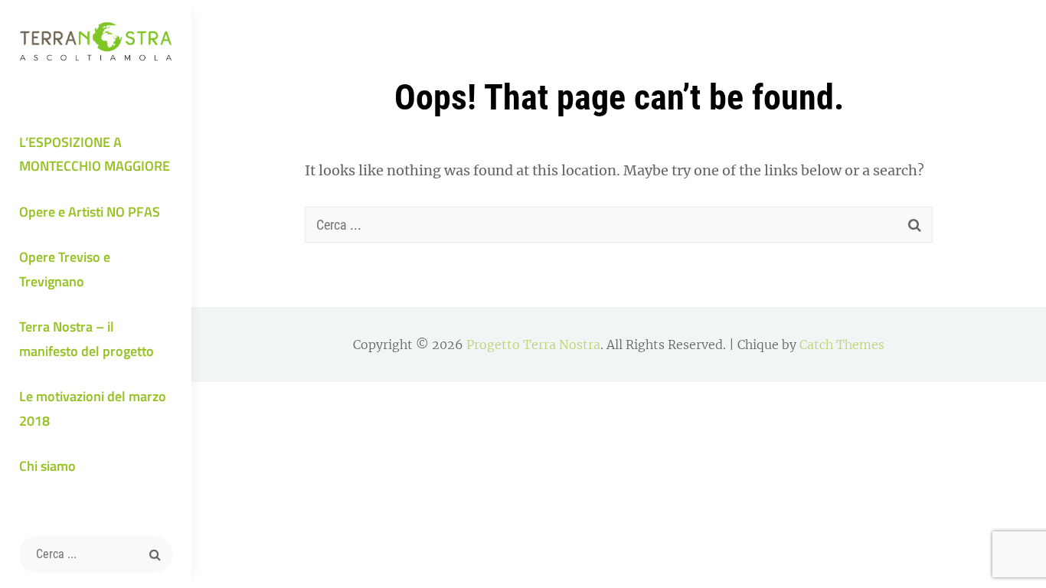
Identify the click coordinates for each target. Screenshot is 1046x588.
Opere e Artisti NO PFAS (89, 211)
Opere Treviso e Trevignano (64, 269)
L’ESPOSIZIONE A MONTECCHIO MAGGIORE (94, 154)
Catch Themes (841, 344)
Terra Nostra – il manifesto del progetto (86, 338)
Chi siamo (47, 466)
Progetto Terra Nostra (533, 344)
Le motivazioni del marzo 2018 (92, 408)
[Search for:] (95, 554)
